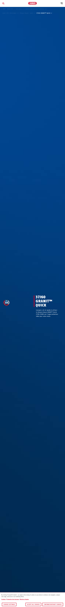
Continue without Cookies (53, 604)
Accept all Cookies (33, 604)
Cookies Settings (9, 604)
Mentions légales (24, 599)
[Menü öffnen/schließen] (62, 3)
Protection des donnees (13, 599)
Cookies (3, 599)
